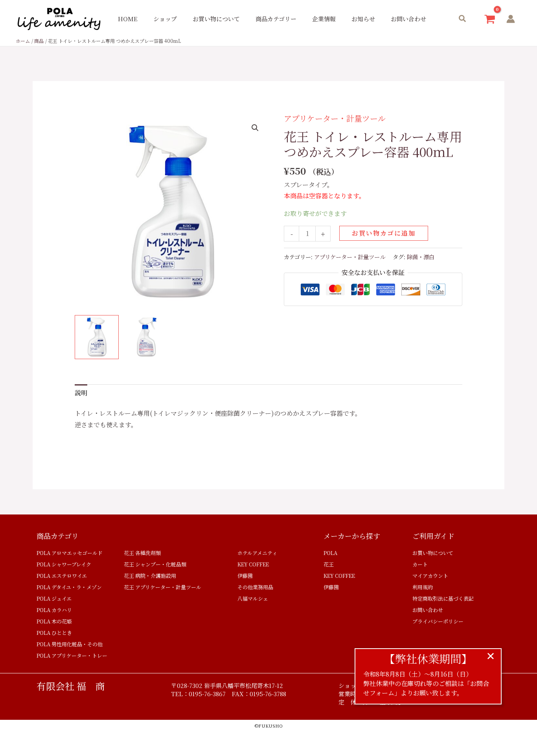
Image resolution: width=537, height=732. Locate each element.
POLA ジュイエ (54, 598)
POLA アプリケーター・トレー (72, 655)
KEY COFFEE (253, 564)
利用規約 (422, 587)
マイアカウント (430, 575)
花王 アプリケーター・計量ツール (162, 587)
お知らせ (363, 19)
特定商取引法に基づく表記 (443, 598)
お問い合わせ (408, 19)
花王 (329, 564)
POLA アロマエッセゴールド (70, 553)
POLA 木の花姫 (54, 621)
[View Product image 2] (147, 337)
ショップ (165, 19)
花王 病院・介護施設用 (150, 575)
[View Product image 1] (97, 337)
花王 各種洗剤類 (142, 553)
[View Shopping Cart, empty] (489, 19)
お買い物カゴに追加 (384, 233)
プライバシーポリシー (437, 621)
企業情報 (324, 19)
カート (420, 564)
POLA (330, 553)
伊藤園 (245, 575)
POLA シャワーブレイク (64, 564)
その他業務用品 (255, 587)
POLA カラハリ (54, 610)
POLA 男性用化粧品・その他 (70, 644)
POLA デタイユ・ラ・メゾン (69, 587)
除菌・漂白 (420, 257)
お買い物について (216, 19)
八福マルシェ (252, 598)
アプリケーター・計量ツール (335, 118)
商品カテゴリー (276, 19)
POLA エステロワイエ (62, 575)
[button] (463, 19)
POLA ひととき (54, 632)
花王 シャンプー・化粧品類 (155, 564)
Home (128, 19)
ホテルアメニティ (257, 553)
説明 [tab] (81, 392)
